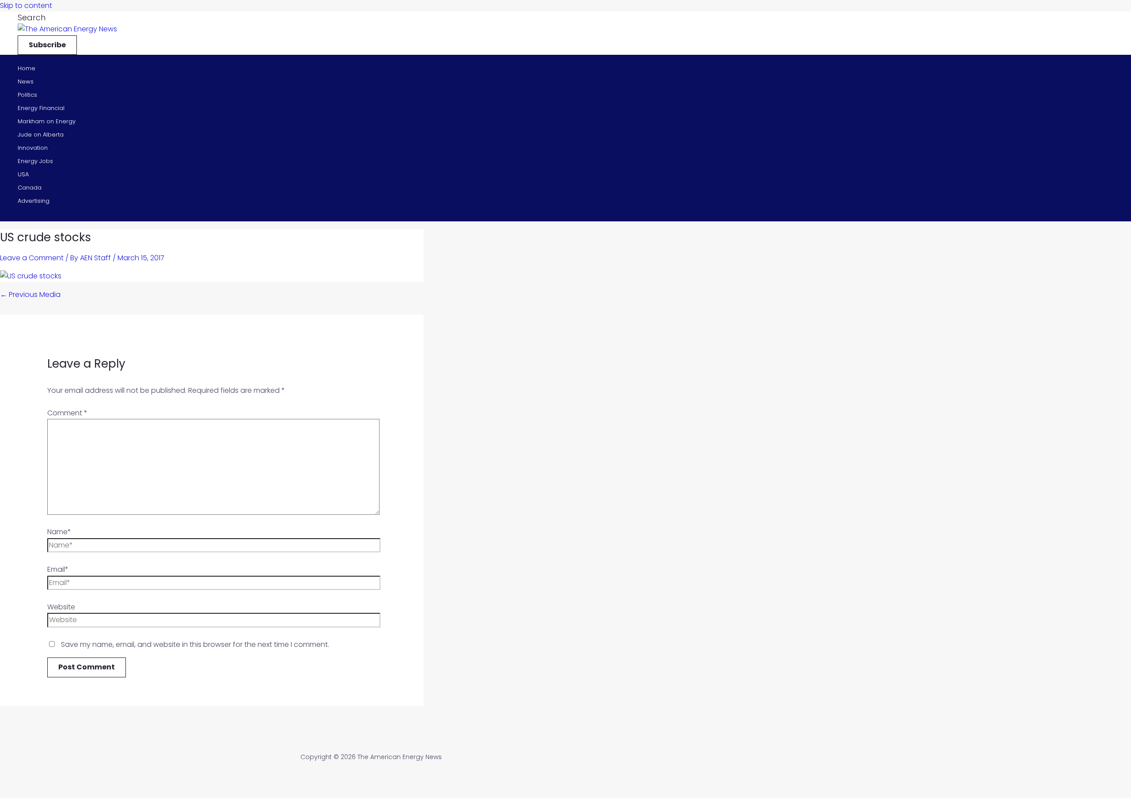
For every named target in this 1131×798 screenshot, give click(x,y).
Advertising (33, 201)
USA (23, 174)
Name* (59, 532)
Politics (27, 95)
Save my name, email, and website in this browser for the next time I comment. (195, 644)
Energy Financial (41, 108)
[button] (32, 17)
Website (61, 607)
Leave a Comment (32, 258)
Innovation (33, 148)
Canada (30, 187)
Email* (57, 569)
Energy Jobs (35, 161)
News (26, 81)
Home (26, 68)
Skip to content (26, 5)
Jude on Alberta (41, 134)
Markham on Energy (47, 121)
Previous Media (30, 294)
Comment (67, 413)
